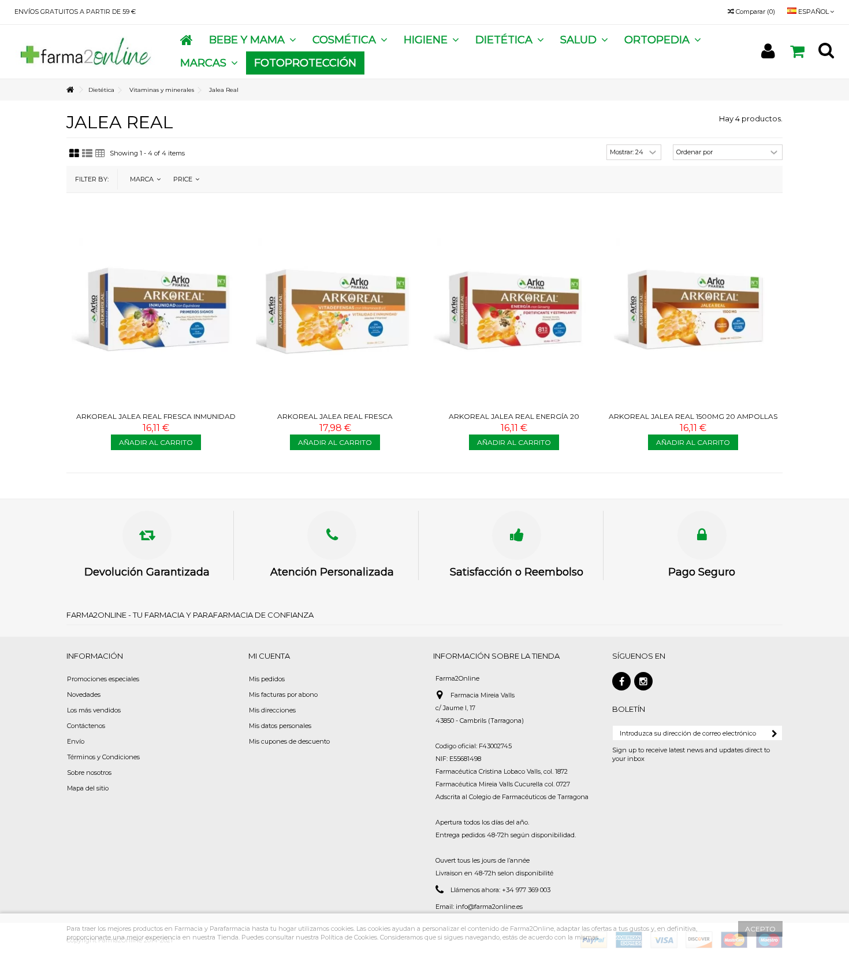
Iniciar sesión (768, 51)
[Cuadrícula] (74, 153)
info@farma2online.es (489, 907)
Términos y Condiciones (103, 757)
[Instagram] (643, 681)
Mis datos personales (280, 726)
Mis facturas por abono (283, 694)
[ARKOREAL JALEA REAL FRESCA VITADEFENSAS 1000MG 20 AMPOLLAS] (335, 310)
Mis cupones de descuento (289, 741)
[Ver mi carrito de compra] (797, 52)
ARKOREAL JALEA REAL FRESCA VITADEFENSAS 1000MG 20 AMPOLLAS (335, 421)
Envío (75, 741)
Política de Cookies (349, 937)
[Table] (100, 153)
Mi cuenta (269, 655)
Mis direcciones (272, 710)
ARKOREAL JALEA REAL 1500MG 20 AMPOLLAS (693, 416)
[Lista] (87, 153)
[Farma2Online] (85, 51)
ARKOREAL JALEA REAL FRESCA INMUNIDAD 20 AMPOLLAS (156, 421)
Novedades (83, 694)
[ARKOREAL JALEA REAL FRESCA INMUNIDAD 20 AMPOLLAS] (156, 310)
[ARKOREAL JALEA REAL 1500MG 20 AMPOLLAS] (693, 310)
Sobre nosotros (89, 772)
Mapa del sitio (88, 788)
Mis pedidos (267, 679)
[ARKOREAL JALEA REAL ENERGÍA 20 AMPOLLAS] (514, 310)
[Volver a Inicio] (69, 90)
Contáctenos (86, 726)
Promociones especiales (103, 679)
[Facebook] (621, 681)
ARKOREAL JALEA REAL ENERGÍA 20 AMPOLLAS (514, 421)
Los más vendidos (94, 710)
